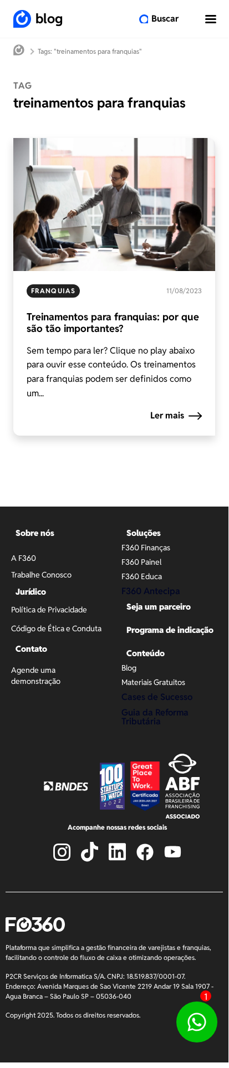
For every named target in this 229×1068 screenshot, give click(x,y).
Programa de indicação (169, 630)
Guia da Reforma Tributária (155, 717)
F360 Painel (141, 562)
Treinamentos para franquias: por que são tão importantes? (113, 322)
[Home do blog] (18, 51)
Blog (128, 668)
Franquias (53, 291)
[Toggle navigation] (211, 19)
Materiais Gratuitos (153, 682)
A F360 (23, 558)
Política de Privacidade (49, 610)
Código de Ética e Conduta (56, 628)
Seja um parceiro (158, 606)
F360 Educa (141, 576)
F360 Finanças (145, 548)
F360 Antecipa (150, 591)
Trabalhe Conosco (41, 575)
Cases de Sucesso (156, 697)
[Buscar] (143, 18)
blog (49, 18)
